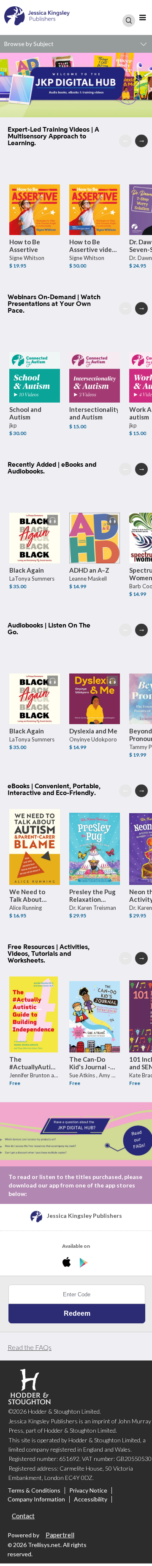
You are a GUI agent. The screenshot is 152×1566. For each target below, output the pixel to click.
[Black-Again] (34, 525)
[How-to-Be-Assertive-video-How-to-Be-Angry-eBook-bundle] (94, 197)
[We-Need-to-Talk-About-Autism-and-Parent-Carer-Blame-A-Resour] (34, 847)
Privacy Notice (88, 1490)
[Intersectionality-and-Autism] (94, 365)
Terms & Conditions (34, 1490)
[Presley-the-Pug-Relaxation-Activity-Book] (94, 847)
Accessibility (90, 1499)
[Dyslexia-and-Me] (94, 686)
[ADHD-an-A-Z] (94, 525)
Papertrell (60, 1535)
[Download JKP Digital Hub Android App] (84, 1263)
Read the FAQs (30, 1347)
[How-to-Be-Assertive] (34, 197)
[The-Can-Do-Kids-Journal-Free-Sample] (94, 1014)
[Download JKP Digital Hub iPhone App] (68, 1263)
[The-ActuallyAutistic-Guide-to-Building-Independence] (34, 1014)
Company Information (36, 1499)
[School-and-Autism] (34, 365)
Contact (23, 1516)
